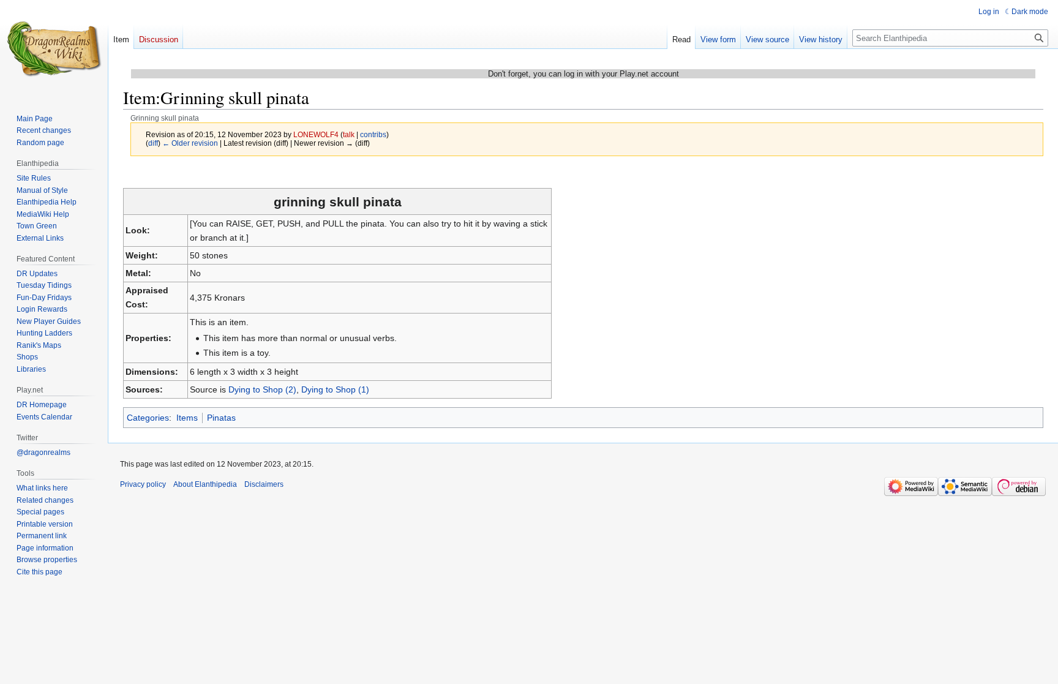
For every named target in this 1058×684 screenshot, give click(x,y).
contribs (373, 134)
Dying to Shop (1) (335, 389)
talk (349, 134)
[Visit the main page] (54, 49)
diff (153, 143)
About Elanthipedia (205, 484)
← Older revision (190, 143)
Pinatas (221, 418)
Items (187, 418)
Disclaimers (263, 484)
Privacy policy (143, 484)
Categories (148, 418)
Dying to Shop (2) (262, 389)
